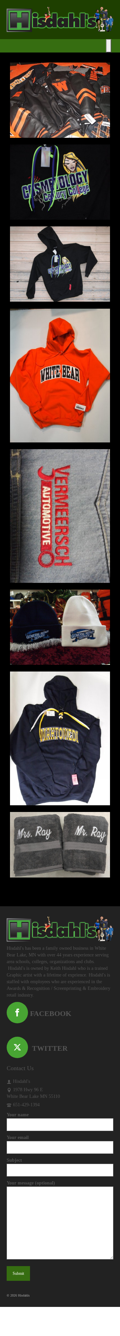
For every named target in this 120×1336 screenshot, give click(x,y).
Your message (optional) (31, 1183)
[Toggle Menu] (108, 46)
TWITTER (48, 1048)
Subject (14, 1160)
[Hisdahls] (60, 19)
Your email (18, 1137)
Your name (18, 1114)
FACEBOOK (49, 1013)
